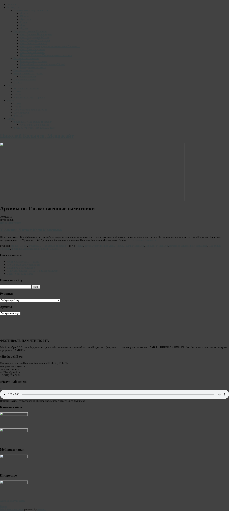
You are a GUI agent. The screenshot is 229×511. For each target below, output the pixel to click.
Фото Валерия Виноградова (36, 34)
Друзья (24, 28)
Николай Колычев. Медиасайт (37, 136)
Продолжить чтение (144, 240)
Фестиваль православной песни (29, 248)
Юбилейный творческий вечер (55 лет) (42, 64)
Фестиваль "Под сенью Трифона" (47, 245)
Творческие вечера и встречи (30, 109)
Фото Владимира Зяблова (34, 37)
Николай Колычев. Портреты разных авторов (46, 55)
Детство (24, 13)
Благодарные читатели (33, 67)
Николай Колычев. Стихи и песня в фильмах (32, 270)
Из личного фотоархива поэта (30, 10)
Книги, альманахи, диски (28, 73)
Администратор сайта (12, 500)
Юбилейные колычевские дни (24, 264)
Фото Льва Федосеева (32, 49)
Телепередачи (21, 112)
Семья (23, 22)
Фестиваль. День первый (34, 124)
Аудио (10, 85)
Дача (22, 25)
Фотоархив (13, 7)
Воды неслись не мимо (20, 273)
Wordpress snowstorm (11, 509)
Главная (11, 4)
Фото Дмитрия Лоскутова (35, 40)
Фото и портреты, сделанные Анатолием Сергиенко (50, 46)
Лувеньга (25, 19)
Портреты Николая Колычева (30, 31)
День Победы (117, 245)
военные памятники (96, 245)
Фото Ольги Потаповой (33, 43)
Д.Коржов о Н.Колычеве (21, 267)
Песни (17, 94)
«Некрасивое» (28, 76)
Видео (10, 100)
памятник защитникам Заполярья (188, 245)
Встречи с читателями (26, 58)
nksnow (41, 509)
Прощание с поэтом (24, 79)
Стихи (17, 91)
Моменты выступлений (33, 61)
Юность (24, 16)
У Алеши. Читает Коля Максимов (31, 230)
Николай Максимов (156, 245)
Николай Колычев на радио (29, 97)
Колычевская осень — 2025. (23, 261)
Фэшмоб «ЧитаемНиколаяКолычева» (34, 127)
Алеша (79, 245)
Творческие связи (23, 70)
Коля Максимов (135, 245)
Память (17, 82)
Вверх (3, 506)
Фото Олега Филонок (32, 52)
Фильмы (18, 115)
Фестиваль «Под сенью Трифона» (32, 121)
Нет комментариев (10, 222)
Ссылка (54, 248)
